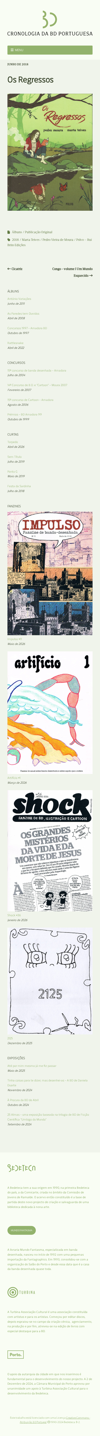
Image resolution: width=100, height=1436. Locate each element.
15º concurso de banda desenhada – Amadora (36, 370)
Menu (19, 50)
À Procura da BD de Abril (23, 1100)
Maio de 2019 (16, 476)
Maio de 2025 (16, 1070)
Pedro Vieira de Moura (58, 240)
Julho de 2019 (15, 461)
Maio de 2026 (16, 644)
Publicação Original (38, 232)
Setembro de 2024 (19, 1124)
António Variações (19, 298)
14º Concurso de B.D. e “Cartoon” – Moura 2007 (37, 385)
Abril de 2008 (16, 318)
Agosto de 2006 (17, 404)
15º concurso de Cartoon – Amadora (30, 400)
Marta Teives (31, 240)
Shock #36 (14, 915)
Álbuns (17, 232)
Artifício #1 (13, 778)
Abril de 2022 (15, 348)
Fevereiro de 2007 (19, 390)
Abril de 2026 (15, 447)
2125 (10, 1038)
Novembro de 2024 (19, 1090)
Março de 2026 (17, 782)
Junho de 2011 (15, 303)
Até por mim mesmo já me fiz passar (31, 1066)
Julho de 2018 (15, 491)
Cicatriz (17, 269)
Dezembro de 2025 (19, 1043)
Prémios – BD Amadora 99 (24, 414)
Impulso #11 (14, 639)
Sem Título (14, 456)
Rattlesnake (15, 343)
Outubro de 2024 (18, 1105)
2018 (15, 240)
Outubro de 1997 (18, 333)
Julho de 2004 (16, 375)
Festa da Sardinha (19, 486)
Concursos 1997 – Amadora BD (27, 328)
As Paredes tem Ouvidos (23, 313)
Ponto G (12, 471)
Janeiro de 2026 (17, 920)
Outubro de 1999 (18, 419)
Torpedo (12, 442)
